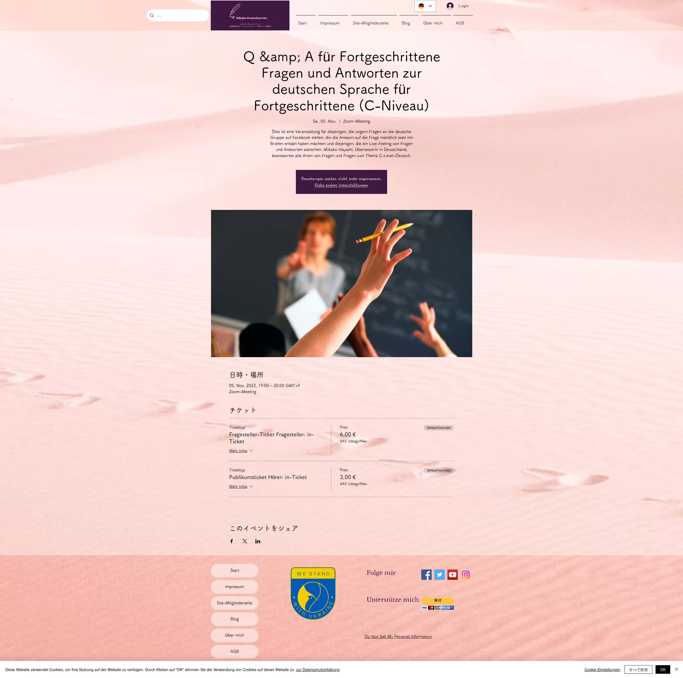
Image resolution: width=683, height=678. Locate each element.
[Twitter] (439, 574)
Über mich (234, 635)
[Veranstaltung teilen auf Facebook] (231, 541)
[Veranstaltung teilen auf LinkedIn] (257, 541)
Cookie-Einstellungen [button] (602, 669)
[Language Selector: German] (425, 6)
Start (235, 570)
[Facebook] (426, 574)
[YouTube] (452, 574)
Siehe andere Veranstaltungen (341, 185)
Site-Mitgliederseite (234, 603)
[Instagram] (465, 574)
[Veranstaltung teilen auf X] (244, 541)
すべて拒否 (638, 669)
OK (663, 669)
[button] (437, 603)
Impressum (234, 587)
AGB (235, 651)
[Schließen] (676, 669)
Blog (235, 619)
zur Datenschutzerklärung (318, 669)
